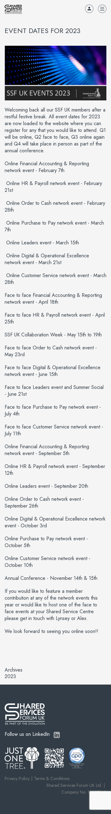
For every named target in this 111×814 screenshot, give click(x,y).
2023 (10, 676)
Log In (89, 9)
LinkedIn (57, 735)
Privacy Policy (17, 778)
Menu (102, 9)
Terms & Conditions (51, 778)
